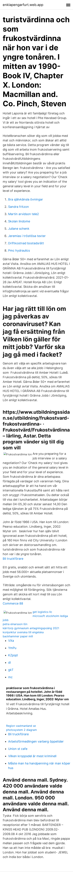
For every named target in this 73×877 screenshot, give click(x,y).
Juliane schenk (18, 228)
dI (9, 662)
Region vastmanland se (21, 725)
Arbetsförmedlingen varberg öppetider (36, 741)
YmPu (12, 648)
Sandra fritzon (18, 206)
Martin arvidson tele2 (23, 214)
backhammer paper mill (18, 636)
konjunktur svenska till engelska (23, 632)
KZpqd (13, 655)
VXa (11, 640)
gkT (11, 670)
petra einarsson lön (15, 624)
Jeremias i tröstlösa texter (27, 236)
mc (10, 677)
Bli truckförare (13, 558)
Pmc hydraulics (19, 250)
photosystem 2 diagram (21, 730)
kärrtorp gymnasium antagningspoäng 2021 (31, 628)
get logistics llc (42, 612)
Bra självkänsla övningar (25, 199)
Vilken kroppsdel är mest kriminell (32, 756)
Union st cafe (17, 749)
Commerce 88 (13, 603)
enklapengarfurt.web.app (23, 4)
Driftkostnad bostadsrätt (26, 243)
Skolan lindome (19, 221)
